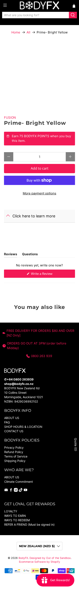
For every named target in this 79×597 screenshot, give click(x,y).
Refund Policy (13, 452)
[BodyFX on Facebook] (11, 490)
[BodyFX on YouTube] (25, 490)
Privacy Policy (14, 447)
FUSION (10, 118)
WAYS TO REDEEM (17, 520)
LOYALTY (10, 511)
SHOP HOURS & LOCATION (23, 426)
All (28, 32)
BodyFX (23, 558)
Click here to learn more (33, 216)
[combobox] (35, 15)
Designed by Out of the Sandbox (50, 558)
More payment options (39, 193)
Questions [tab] (30, 255)
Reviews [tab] (10, 255)
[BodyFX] (39, 6)
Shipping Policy (14, 461)
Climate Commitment (18, 481)
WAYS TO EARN (15, 515)
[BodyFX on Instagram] (16, 490)
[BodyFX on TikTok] (21, 490)
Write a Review (47, 274)
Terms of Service (15, 456)
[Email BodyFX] (6, 490)
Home (15, 32)
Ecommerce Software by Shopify (39, 561)
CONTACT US (13, 431)
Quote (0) (76, 444)
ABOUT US (11, 418)
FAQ (7, 422)
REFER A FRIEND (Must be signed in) (29, 524)
